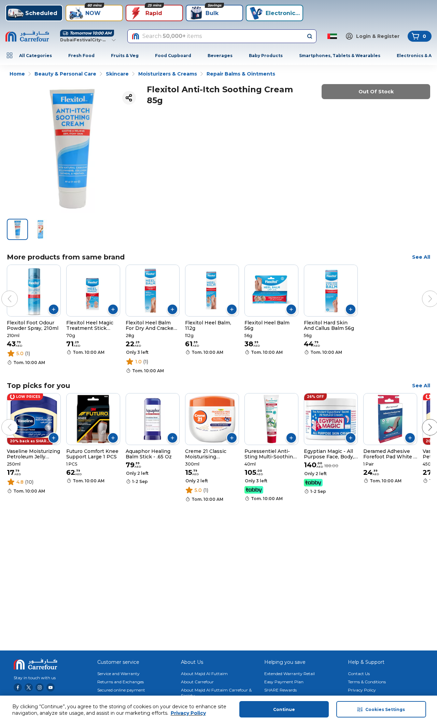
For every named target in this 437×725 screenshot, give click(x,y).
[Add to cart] (53, 309)
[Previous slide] (2, 292)
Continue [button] (284, 709)
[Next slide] (423, 292)
